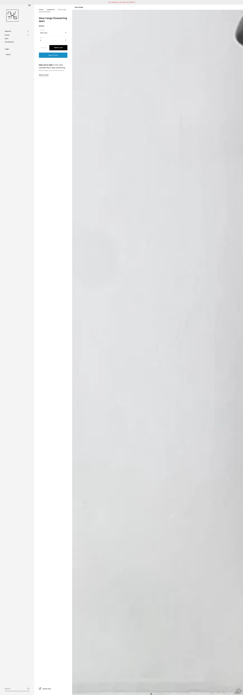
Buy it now (53, 55)
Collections (51, 9)
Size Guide (79, 7)
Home (41, 9)
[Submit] (28, 689)
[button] (239, 691)
